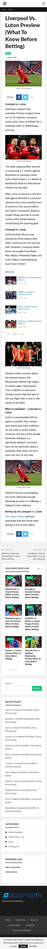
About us (34, 920)
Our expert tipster (15, 516)
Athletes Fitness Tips (16, 837)
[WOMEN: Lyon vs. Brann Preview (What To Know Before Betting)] (10, 280)
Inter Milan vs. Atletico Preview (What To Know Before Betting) (36, 556)
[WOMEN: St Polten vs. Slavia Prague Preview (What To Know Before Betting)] (33, 610)
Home (7, 920)
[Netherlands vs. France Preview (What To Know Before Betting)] (13, 581)
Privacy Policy (14, 925)
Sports (8, 53)
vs (33, 511)
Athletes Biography (15, 832)
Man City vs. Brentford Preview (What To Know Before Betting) (11, 556)
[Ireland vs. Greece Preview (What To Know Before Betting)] (13, 642)
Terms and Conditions (21, 930)
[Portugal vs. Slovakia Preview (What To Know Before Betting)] (33, 581)
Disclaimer (30, 925)
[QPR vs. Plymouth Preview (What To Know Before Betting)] (10, 309)
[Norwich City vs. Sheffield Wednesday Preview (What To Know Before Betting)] (33, 642)
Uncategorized (13, 846)
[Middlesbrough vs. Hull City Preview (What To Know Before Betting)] (13, 610)
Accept (23, 946)
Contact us (20, 920)
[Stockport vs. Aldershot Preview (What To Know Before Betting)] (10, 324)
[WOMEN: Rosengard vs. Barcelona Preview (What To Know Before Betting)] (10, 295)
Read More (33, 946)
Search (8, 683)
